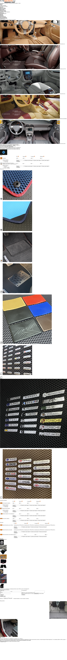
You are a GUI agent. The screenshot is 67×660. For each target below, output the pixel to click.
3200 (28, 518)
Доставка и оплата (3, 11)
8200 (41, 158)
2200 (28, 508)
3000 (20, 503)
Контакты (1, 7)
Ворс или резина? (3, 8)
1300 (13, 518)
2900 (37, 508)
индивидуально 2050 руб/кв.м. (19, 529)
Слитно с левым (6, 167)
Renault (14, 145)
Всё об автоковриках (3, 17)
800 (31, 163)
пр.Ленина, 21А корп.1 (4, 6)
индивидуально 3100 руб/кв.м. (29, 529)
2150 (15, 534)
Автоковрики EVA (3, 13)
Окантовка (2, 15)
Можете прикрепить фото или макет (27, 593)
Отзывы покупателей (3, 18)
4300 (23, 158)
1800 (13, 503)
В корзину (18, 161)
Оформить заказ (2, 596)
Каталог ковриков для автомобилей (6, 145)
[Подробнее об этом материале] (18, 156)
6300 (32, 158)
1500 (20, 508)
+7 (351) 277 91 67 (3, 636)
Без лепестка (6, 160)
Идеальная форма (3, 16)
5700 (37, 503)
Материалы (2, 12)
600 (23, 163)
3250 (25, 534)
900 (40, 163)
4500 (35, 534)
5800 (46, 534)
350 (17, 163)
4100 (37, 518)
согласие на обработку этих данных (25, 635)
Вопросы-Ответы (3, 10)
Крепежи (1, 14)
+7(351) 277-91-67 (7, 598)
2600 (17, 158)
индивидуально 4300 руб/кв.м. (40, 529)
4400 (28, 503)
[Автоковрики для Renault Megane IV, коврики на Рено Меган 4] (3, 154)
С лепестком (6, 161)
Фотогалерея (2, 9)
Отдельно (5, 166)
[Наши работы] (27, 631)
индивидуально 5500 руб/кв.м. (50, 529)
